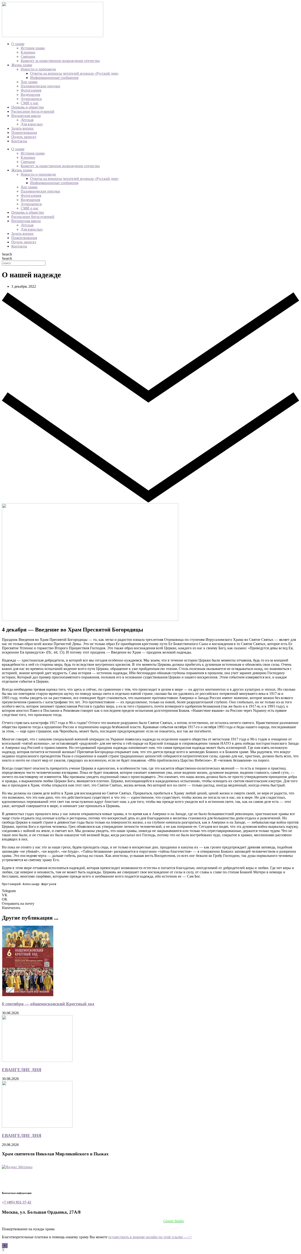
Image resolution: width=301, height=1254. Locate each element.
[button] (150, 891)
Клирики (28, 52)
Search (7, 254)
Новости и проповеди (38, 69)
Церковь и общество (27, 107)
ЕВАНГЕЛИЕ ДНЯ (21, 1069)
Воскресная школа (26, 116)
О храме (17, 44)
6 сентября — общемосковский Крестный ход (48, 1003)
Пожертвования (24, 133)
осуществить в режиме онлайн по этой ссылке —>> (150, 1237)
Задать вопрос (22, 128)
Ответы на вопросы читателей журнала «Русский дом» (74, 73)
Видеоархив (30, 95)
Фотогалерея (31, 90)
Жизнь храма (21, 65)
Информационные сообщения (54, 78)
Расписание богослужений (32, 111)
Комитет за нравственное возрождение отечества (60, 61)
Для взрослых (32, 124)
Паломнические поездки (40, 86)
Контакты (19, 141)
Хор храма (29, 82)
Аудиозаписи (31, 99)
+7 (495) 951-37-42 (16, 1202)
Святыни (28, 56)
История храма (33, 48)
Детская (27, 120)
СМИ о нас (30, 103)
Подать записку (23, 137)
